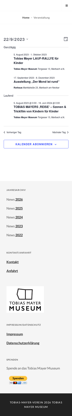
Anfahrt (12, 271)
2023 (19, 226)
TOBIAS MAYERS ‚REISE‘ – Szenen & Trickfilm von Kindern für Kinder (40, 109)
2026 (19, 199)
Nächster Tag (59, 132)
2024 (19, 217)
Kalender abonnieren (34, 144)
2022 (19, 235)
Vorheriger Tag (13, 132)
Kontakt (12, 262)
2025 (19, 208)
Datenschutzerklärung (22, 343)
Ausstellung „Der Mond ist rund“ (36, 81)
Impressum (14, 334)
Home (26, 17)
